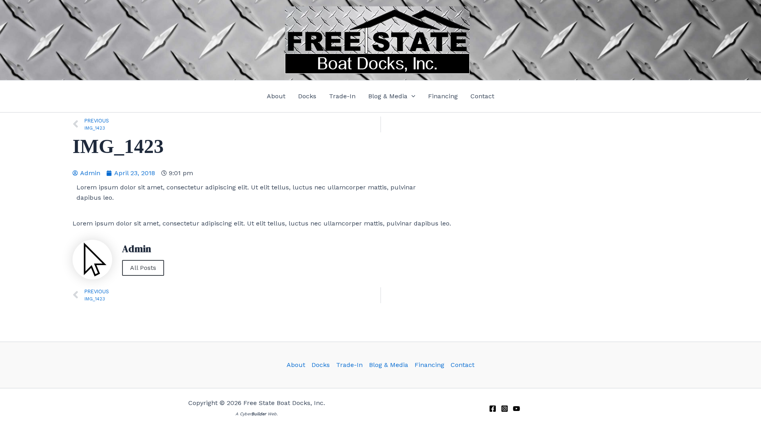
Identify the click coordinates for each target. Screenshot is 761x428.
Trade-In (349, 365)
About (296, 365)
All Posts (143, 267)
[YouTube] (516, 408)
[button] (392, 96)
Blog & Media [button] (388, 365)
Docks (321, 365)
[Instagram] (504, 408)
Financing (429, 365)
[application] (411, 96)
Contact (462, 365)
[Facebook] (492, 408)
